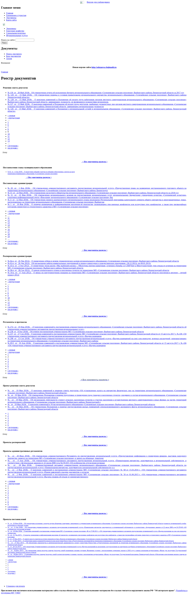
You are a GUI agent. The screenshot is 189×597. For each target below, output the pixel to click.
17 (9, 232)
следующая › (13, 146)
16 (9, 230)
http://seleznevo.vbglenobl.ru (104, 67)
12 (9, 139)
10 (9, 134)
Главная (4, 72)
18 (9, 234)
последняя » (13, 148)
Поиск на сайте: (8, 40)
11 (9, 136)
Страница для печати (15, 586)
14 (9, 225)
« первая (11, 115)
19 (9, 236)
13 (9, 141)
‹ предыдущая (14, 118)
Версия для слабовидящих (98, 2)
